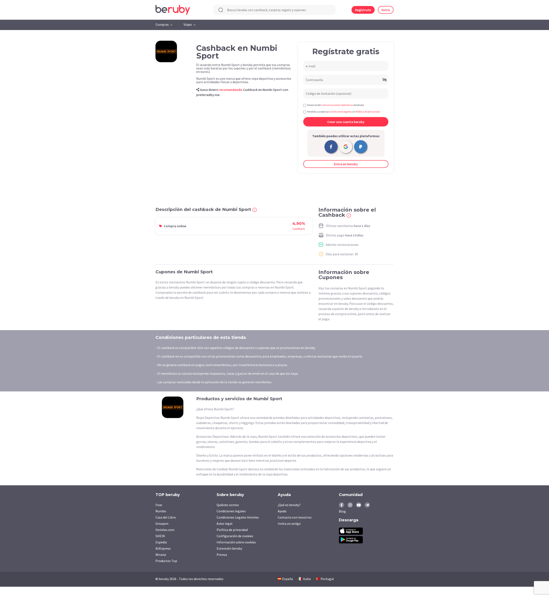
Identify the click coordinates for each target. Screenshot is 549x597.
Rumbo (160, 511)
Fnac (158, 505)
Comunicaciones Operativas (337, 105)
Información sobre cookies (236, 542)
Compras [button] (162, 24)
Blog (342, 511)
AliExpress (163, 548)
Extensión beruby (229, 548)
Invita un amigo (289, 523)
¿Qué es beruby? (289, 505)
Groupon (161, 523)
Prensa (222, 554)
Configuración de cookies (235, 536)
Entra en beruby (346, 164)
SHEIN (160, 536)
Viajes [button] (188, 24)
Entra (386, 10)
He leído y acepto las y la (343, 111)
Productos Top (166, 561)
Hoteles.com (164, 530)
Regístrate (363, 10)
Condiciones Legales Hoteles (238, 517)
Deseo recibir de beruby (335, 105)
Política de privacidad (232, 530)
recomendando (230, 89)
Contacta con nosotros (295, 517)
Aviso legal (224, 523)
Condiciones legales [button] (340, 111)
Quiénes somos (228, 505)
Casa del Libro (165, 517)
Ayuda (282, 511)
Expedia (161, 542)
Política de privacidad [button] (368, 111)
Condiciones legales (231, 511)
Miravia (160, 554)
